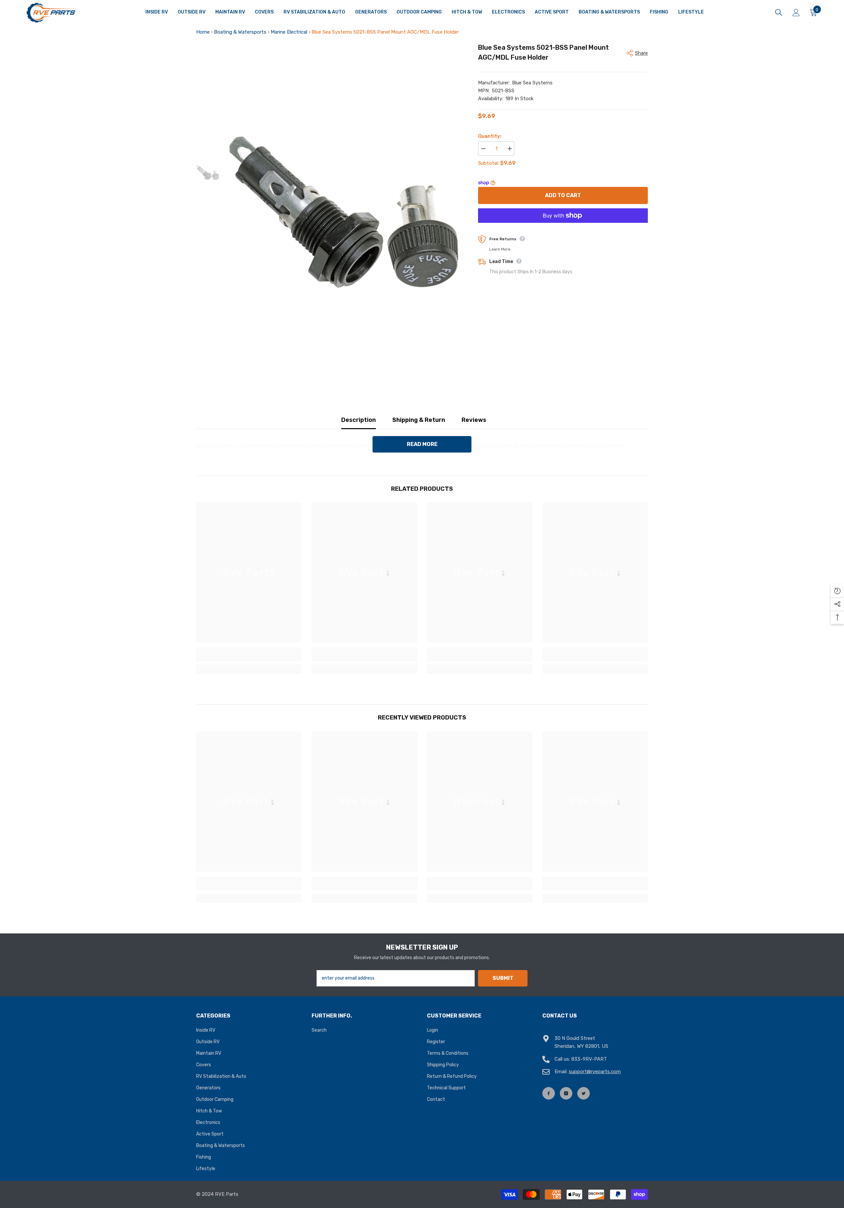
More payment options (563, 226)
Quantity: (489, 136)
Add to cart (563, 195)
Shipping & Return (418, 420)
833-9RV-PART (589, 1059)
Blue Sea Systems (532, 83)
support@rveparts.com (595, 1072)
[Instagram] (566, 1093)
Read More (422, 444)
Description (358, 420)
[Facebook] (548, 1093)
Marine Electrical (289, 32)
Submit (503, 978)
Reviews (474, 420)
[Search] (778, 12)
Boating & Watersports (240, 32)
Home (203, 32)
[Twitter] (583, 1093)
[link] (249, 658)
